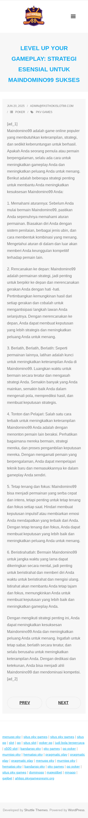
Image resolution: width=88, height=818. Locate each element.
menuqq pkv (11, 737)
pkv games (44, 112)
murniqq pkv (11, 754)
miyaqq (70, 772)
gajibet (7, 778)
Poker (20, 112)
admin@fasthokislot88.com (51, 106)
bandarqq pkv (30, 748)
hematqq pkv (33, 754)
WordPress (76, 810)
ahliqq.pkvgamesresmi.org (34, 778)
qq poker (69, 748)
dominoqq (36, 772)
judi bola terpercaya (69, 743)
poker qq (45, 743)
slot (11, 743)
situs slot (29, 743)
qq (19, 743)
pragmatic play (56, 754)
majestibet (54, 772)
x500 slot (11, 748)
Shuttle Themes (36, 810)
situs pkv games (35, 737)
